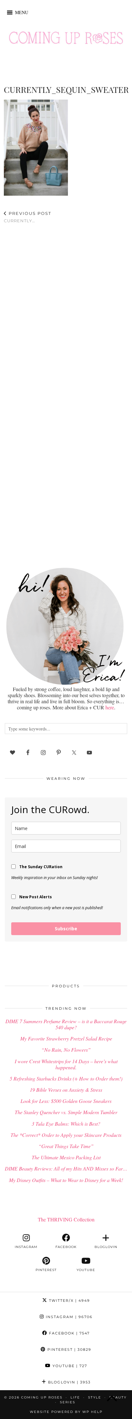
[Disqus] (66, 312)
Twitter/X (68, 1300)
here (109, 707)
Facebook (68, 1333)
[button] (21, 12)
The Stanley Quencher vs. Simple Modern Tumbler (66, 1112)
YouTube (69, 1366)
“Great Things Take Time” (66, 1146)
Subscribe (66, 929)
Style (94, 1397)
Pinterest (68, 1349)
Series (67, 1402)
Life (75, 1397)
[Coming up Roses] (66, 39)
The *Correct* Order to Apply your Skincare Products (66, 1134)
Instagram (68, 1317)
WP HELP (92, 1412)
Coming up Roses (41, 1397)
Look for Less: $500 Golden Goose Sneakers (66, 1100)
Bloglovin (68, 1382)
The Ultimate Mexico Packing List (66, 1157)
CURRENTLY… (27, 217)
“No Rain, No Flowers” (66, 1049)
